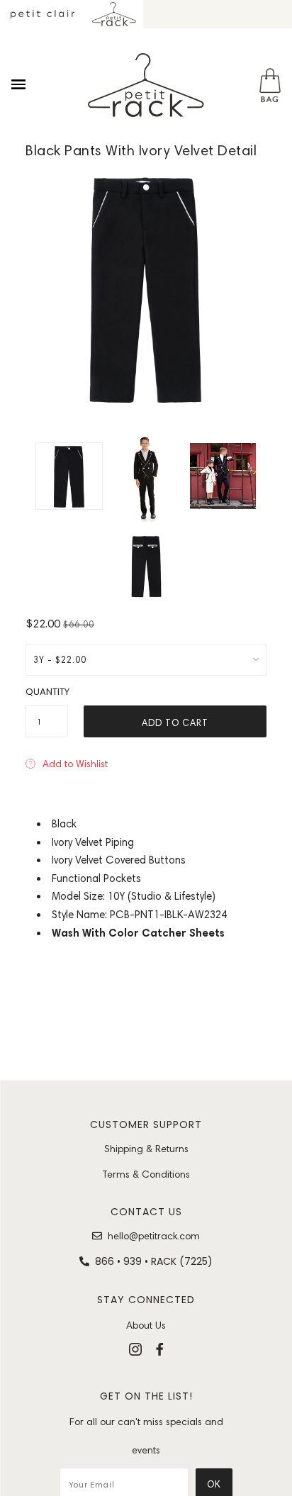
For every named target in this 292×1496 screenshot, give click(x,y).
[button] (67, 763)
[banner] (146, 85)
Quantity (47, 691)
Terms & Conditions (146, 1174)
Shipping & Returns (146, 1148)
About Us (146, 1325)
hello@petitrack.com (154, 1235)
